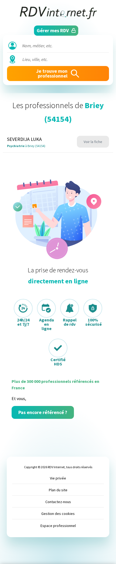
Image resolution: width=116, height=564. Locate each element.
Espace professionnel (58, 525)
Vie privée (58, 478)
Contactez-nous (58, 501)
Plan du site (58, 490)
